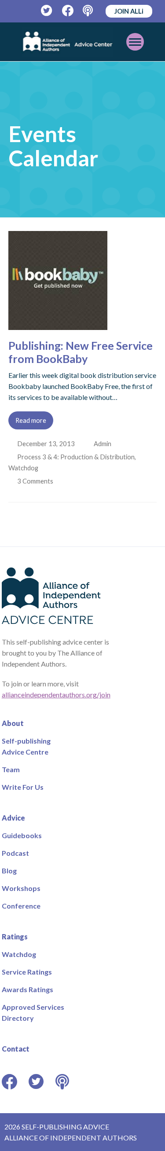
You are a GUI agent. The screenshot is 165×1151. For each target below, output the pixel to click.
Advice (13, 818)
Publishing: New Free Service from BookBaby (80, 352)
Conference (21, 906)
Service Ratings (27, 972)
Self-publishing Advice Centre (26, 746)
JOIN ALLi (128, 11)
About (13, 723)
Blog (9, 870)
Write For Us (23, 787)
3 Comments (36, 481)
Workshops (21, 888)
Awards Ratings (27, 989)
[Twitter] (47, 11)
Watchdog (23, 468)
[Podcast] (89, 11)
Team (11, 769)
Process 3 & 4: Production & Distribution (77, 457)
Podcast (15, 853)
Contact (15, 1049)
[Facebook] (68, 11)
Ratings (15, 936)
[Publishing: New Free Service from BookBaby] (57, 324)
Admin (103, 443)
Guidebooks (22, 835)
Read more (30, 420)
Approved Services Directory (33, 1012)
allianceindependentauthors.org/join (56, 694)
